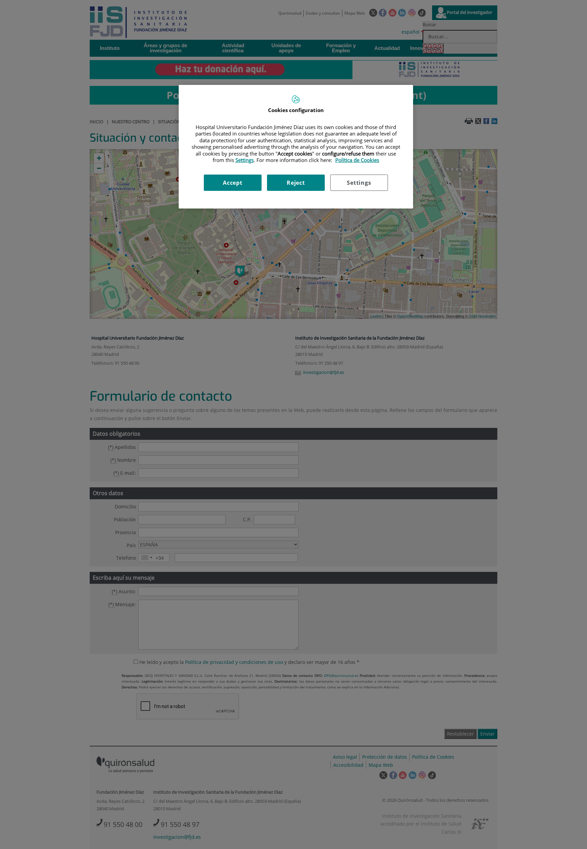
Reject (296, 182)
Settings (359, 182)
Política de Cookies (357, 160)
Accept (233, 182)
